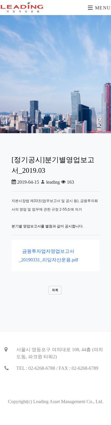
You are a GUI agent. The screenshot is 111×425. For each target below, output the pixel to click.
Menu (102, 7)
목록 (55, 290)
